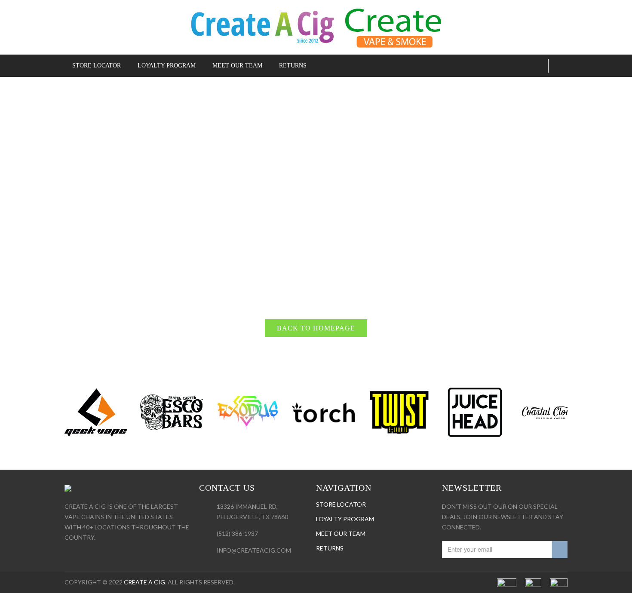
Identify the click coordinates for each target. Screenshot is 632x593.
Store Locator (96, 65)
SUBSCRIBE (560, 549)
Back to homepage (316, 328)
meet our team (340, 533)
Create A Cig (144, 582)
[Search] (538, 66)
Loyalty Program (167, 65)
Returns (293, 65)
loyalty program (345, 519)
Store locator (341, 504)
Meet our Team (237, 65)
